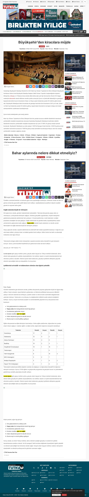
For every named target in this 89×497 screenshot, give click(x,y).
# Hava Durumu (16, 137)
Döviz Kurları (52, 475)
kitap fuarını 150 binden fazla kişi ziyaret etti (41, 35)
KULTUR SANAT (64, 472)
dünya (12, 96)
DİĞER (82, 6)
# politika (57, 137)
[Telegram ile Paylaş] (30, 86)
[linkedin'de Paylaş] (43, 86)
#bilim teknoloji (8, 135)
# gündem (52, 135)
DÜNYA (37, 6)
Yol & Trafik (52, 472)
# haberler (7, 137)
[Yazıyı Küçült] (59, 86)
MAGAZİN (61, 6)
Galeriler (44, 1)
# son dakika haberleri (29, 139)
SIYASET (49, 6)
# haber (58, 135)
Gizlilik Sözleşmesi (53, 479)
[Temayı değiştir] (82, 1)
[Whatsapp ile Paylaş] (46, 86)
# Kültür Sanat (30, 137)
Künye (34, 482)
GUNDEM (30, 6)
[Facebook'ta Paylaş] (37, 86)
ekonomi (11, 98)
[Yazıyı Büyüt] (62, 86)
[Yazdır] (53, 86)
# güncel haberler (42, 135)
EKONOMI (43, 6)
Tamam (64, 494)
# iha (23, 137)
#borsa (16, 135)
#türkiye (44, 139)
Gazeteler (43, 472)
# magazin (39, 137)
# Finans (27, 135)
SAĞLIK (76, 6)
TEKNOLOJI (69, 6)
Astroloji (34, 475)
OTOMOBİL (71, 475)
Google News (10, 86)
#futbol (33, 135)
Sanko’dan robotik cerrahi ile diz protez (68, 35)
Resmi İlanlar (76, 1)
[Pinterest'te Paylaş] (27, 86)
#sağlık (6, 139)
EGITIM (62, 475)
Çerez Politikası (44, 479)
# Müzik (51, 137)
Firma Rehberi (60, 1)
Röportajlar (51, 1)
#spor (39, 139)
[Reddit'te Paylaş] (33, 86)
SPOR (55, 6)
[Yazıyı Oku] (56, 86)
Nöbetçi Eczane (36, 472)
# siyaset (19, 139)
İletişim (42, 482)
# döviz (22, 135)
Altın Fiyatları (44, 475)
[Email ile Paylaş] (49, 86)
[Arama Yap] (85, 1)
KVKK (34, 479)
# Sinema (12, 139)
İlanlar (68, 1)
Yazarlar (30, 1)
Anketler (44, 491)
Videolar (37, 1)
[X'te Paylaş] (40, 86)
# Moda (45, 137)
